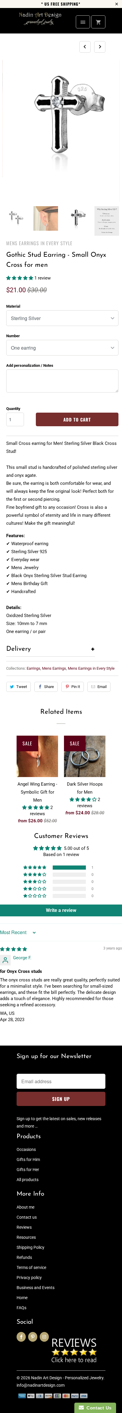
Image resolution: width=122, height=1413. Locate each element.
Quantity (13, 408)
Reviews (24, 1227)
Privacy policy (29, 1277)
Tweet (21, 686)
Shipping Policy (30, 1247)
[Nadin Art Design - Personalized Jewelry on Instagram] (44, 1337)
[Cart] (98, 21)
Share (49, 686)
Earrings (33, 668)
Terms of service (31, 1267)
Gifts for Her (28, 1169)
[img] (13, 949)
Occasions (26, 1149)
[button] (20, 278)
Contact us (27, 1217)
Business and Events (35, 1287)
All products (27, 1179)
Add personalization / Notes (29, 365)
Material (13, 306)
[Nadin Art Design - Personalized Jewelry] (40, 22)
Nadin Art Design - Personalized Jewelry (67, 1377)
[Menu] (83, 21)
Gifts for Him (28, 1159)
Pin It (75, 686)
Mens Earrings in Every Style (39, 243)
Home (22, 1297)
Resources (26, 1237)
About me (25, 1207)
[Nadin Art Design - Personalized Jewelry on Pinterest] (32, 1337)
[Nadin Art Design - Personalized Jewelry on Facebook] (21, 1337)
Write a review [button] (61, 910)
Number (13, 336)
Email (102, 686)
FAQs (21, 1307)
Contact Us (98, 1407)
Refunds (24, 1257)
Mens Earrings (54, 668)
